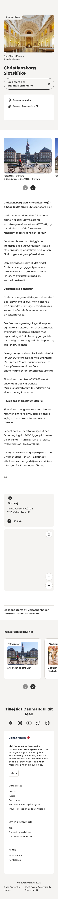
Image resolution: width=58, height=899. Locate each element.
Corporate (14, 800)
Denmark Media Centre (22, 836)
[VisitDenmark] (19, 737)
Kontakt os (15, 860)
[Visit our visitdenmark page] (29, 723)
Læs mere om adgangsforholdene (20, 83)
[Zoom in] (49, 577)
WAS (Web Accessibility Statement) (38, 888)
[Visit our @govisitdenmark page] (38, 723)
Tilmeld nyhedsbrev (20, 832)
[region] (29, 560)
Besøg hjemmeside (24, 106)
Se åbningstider (22, 100)
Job (11, 828)
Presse (12, 791)
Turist (12, 795)
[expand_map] (49, 534)
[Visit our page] (20, 723)
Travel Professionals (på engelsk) (27, 808)
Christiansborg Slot (40, 206)
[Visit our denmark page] (10, 723)
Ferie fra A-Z (15, 855)
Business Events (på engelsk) (25, 804)
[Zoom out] (49, 585)
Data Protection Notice (12, 888)
